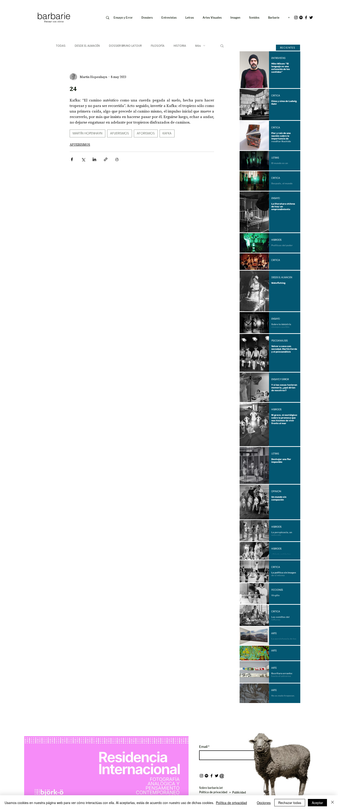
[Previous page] (257, 711)
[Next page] (282, 711)
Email (203, 746)
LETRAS (275, 157)
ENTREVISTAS (278, 58)
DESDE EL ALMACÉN (87, 45)
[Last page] (293, 711)
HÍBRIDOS (276, 240)
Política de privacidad (231, 802)
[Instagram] (296, 17)
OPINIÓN (276, 491)
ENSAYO (275, 198)
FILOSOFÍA (157, 45)
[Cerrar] (332, 802)
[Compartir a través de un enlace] (105, 159)
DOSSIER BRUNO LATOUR (125, 45)
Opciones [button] (264, 802)
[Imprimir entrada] (117, 159)
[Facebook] (306, 17)
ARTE (274, 633)
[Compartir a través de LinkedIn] (94, 159)
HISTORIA (180, 45)
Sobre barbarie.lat (211, 788)
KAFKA (167, 133)
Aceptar (317, 802)
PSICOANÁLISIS (279, 340)
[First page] (246, 711)
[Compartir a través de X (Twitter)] (83, 159)
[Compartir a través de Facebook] (72, 159)
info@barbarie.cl (17, 7)
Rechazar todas (289, 802)
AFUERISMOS (119, 133)
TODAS (61, 45)
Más (198, 45)
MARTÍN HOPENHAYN (87, 133)
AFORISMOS (146, 133)
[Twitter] (311, 17)
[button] (236, 18)
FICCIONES (277, 590)
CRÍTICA (275, 95)
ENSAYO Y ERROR (280, 379)
